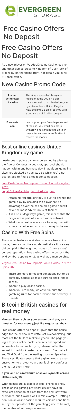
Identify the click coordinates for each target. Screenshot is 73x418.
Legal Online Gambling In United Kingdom (28, 191)
